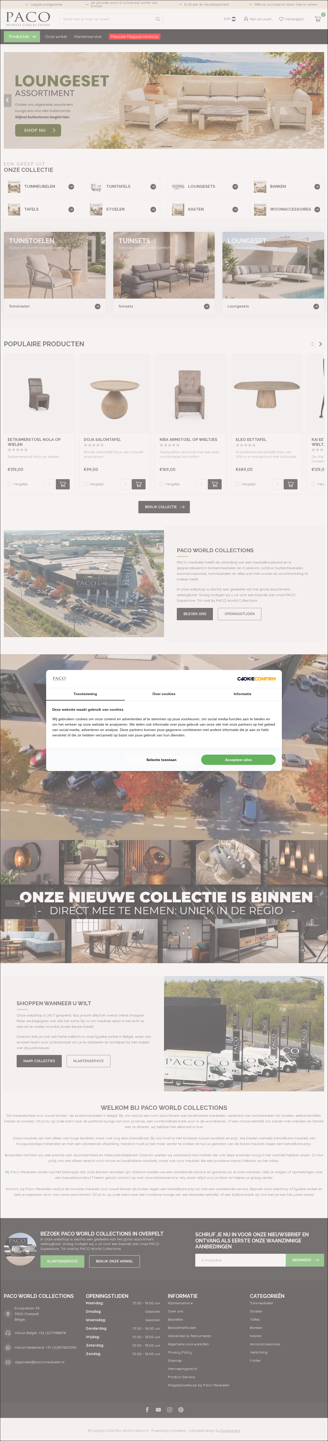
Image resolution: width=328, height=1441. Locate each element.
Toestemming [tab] (85, 694)
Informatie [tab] (242, 694)
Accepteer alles (238, 760)
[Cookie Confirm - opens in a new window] (256, 679)
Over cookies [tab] (164, 694)
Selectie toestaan (161, 760)
